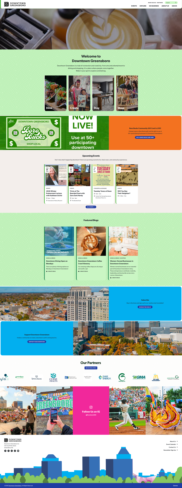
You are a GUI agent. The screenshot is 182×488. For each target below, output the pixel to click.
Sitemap (175, 485)
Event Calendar (171, 444)
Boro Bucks (152, 2)
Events (134, 6)
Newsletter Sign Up (170, 450)
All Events (90, 207)
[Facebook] (5, 451)
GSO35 (174, 6)
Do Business (154, 6)
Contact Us (172, 447)
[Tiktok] (15, 451)
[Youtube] (18, 451)
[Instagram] (12, 451)
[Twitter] (8, 451)
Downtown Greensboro (15, 485)
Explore (143, 6)
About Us (165, 6)
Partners (160, 2)
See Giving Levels (91, 368)
